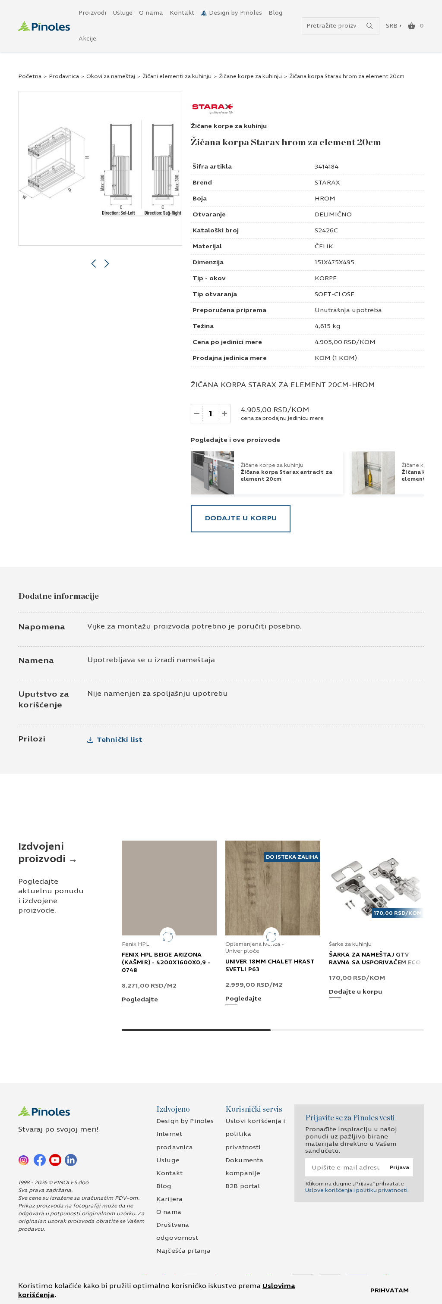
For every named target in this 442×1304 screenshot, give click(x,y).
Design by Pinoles (235, 12)
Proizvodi (92, 12)
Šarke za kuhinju (350, 944)
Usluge (123, 12)
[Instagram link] (24, 1160)
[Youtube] (55, 1160)
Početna (29, 76)
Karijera (169, 1199)
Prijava (399, 1167)
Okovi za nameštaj (110, 76)
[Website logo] (44, 26)
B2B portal (242, 1186)
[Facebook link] (40, 1160)
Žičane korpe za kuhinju (250, 76)
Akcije (87, 38)
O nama (151, 12)
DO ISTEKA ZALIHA (292, 857)
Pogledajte (140, 1000)
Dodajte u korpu (241, 518)
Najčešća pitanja (183, 1250)
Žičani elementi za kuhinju (177, 76)
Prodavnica (64, 76)
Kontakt (182, 12)
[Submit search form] (369, 26)
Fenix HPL (135, 944)
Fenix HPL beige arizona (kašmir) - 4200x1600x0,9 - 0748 (166, 962)
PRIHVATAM (389, 1290)
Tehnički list (119, 739)
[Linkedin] (71, 1160)
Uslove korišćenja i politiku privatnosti (356, 1190)
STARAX (327, 182)
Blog (275, 12)
